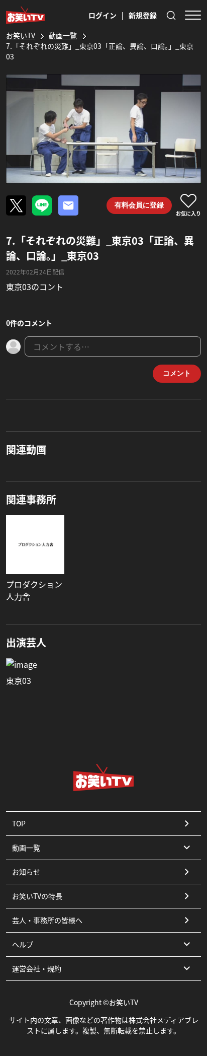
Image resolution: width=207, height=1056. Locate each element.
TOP (19, 823)
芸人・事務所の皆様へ (47, 920)
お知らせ (26, 872)
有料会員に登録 (139, 205)
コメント (177, 373)
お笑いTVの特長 (37, 896)
